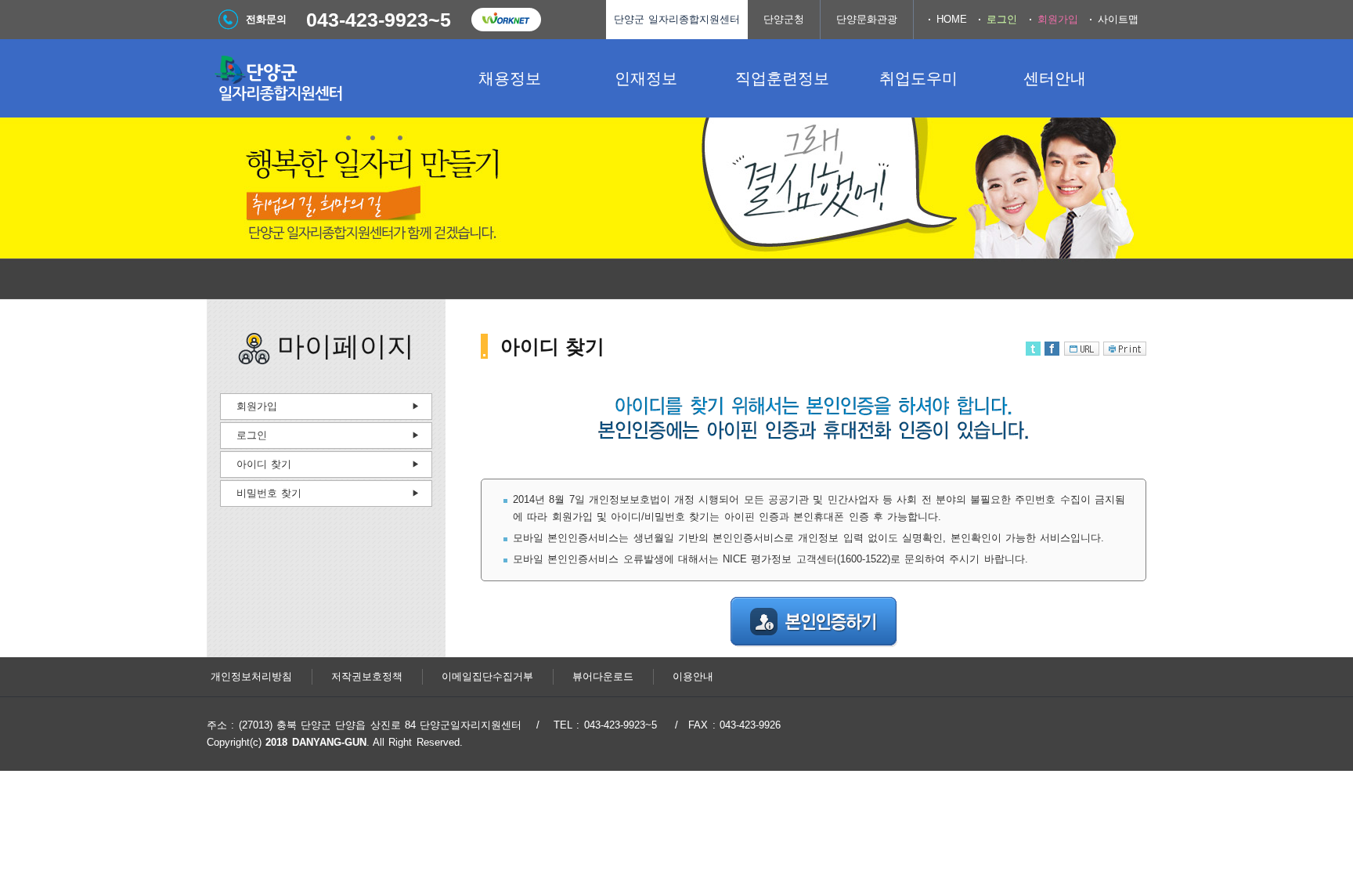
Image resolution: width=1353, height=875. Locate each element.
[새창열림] (506, 19)
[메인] (324, 78)
